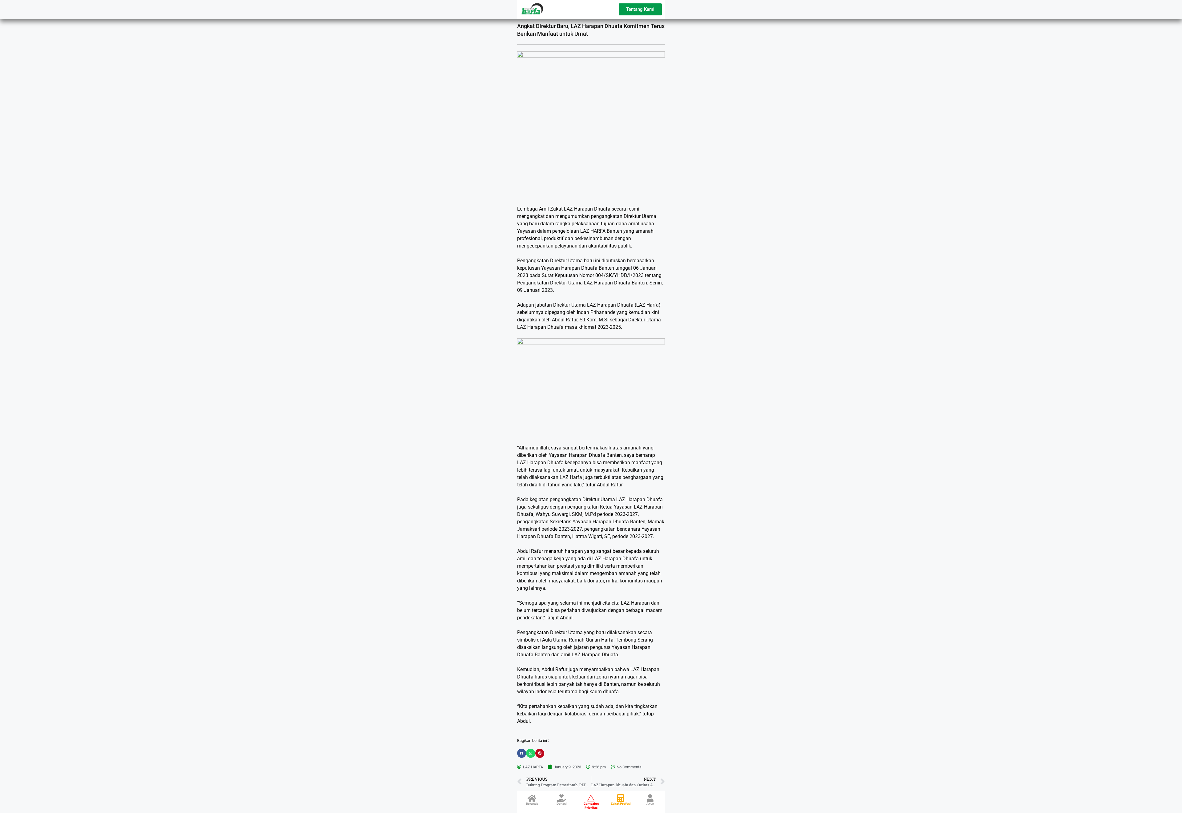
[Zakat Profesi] (621, 798)
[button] (521, 753)
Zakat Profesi (621, 804)
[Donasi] (561, 798)
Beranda (532, 804)
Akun (650, 804)
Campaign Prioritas (591, 806)
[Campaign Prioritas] (591, 798)
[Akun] (650, 798)
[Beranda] (532, 798)
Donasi (562, 804)
